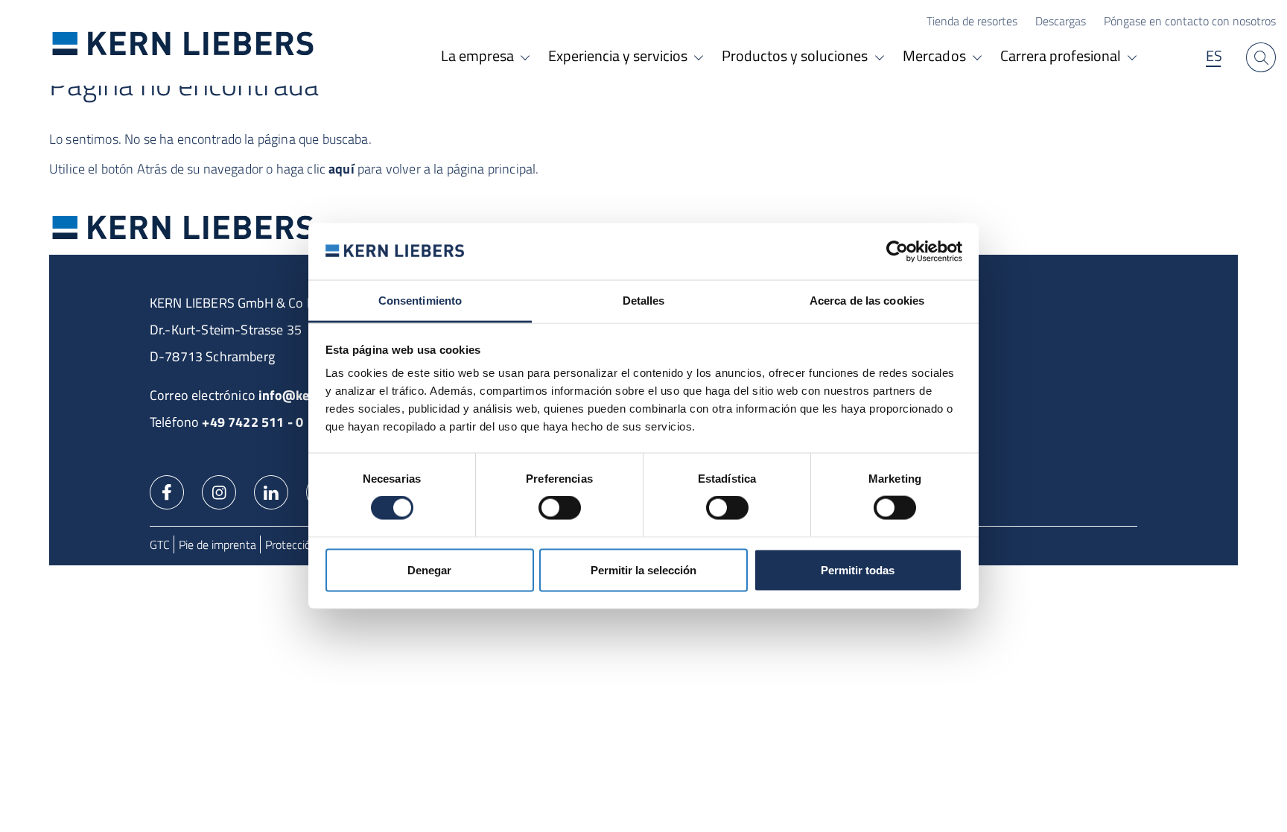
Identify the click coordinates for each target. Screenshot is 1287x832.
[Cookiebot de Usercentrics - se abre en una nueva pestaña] (897, 251)
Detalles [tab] (644, 300)
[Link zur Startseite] (183, 43)
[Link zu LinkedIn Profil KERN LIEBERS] (271, 491)
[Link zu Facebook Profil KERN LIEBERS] (167, 491)
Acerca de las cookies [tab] (867, 300)
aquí (341, 169)
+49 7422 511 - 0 (252, 422)
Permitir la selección (643, 569)
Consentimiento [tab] (420, 300)
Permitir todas (857, 569)
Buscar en (1261, 57)
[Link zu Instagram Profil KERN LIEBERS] (219, 491)
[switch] (559, 508)
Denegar (429, 569)
